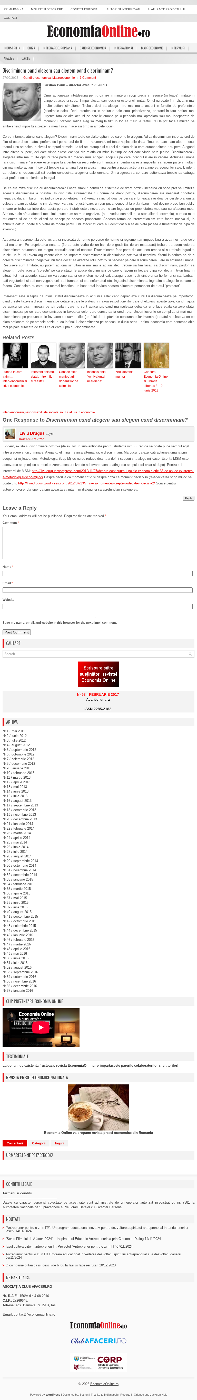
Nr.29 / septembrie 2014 (20, 861)
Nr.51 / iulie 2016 (15, 963)
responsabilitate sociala (41, 412)
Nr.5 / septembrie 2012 (19, 750)
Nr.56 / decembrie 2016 (20, 986)
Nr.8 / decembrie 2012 (19, 764)
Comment (11, 523)
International (123, 47)
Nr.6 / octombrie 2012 (18, 754)
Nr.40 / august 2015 (17, 912)
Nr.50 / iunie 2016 (15, 958)
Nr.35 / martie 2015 (17, 889)
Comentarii (15, 1143)
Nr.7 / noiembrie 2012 (18, 759)
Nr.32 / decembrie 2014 (20, 875)
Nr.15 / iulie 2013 (15, 796)
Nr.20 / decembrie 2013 (20, 819)
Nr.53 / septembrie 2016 (20, 972)
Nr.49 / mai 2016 (15, 953)
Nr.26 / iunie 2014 (15, 847)
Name (8, 567)
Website (8, 600)
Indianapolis (111, 1394)
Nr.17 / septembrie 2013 (20, 805)
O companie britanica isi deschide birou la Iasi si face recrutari (52, 1265)
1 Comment (88, 78)
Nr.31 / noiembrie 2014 (19, 870)
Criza (31, 47)
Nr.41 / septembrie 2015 (20, 916)
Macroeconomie (152, 47)
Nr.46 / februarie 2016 (18, 940)
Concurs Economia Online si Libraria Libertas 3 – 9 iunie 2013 (156, 381)
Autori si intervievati (123, 9)
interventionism (13, 412)
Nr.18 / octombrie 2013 (19, 810)
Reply (188, 498)
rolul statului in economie (77, 412)
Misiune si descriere (47, 9)
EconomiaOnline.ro (104, 1384)
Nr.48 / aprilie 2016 (16, 949)
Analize (9, 58)
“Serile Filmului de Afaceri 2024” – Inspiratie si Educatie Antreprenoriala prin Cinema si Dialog (75, 1239)
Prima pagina (13, 9)
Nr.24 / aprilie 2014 (16, 838)
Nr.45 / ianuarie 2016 (18, 935)
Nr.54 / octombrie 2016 (19, 977)
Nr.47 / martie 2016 (17, 944)
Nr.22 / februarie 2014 (18, 828)
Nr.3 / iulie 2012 (14, 740)
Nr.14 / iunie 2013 (15, 791)
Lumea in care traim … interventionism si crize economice (15, 379)
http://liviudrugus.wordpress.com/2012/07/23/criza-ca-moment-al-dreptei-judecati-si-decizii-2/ (86, 483)
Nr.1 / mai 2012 (14, 731)
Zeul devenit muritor (124, 374)
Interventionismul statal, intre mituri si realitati (43, 376)
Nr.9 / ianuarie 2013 (17, 768)
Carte (26, 58)
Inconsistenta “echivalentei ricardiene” (96, 376)
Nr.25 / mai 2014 (15, 842)
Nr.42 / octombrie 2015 (19, 921)
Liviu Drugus (32, 433)
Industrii (12, 47)
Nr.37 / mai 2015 (15, 898)
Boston (84, 1394)
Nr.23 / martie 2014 (17, 833)
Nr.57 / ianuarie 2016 (18, 991)
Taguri (59, 1143)
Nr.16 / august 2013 (17, 801)
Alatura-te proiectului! (166, 9)
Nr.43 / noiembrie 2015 (19, 926)
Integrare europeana (57, 47)
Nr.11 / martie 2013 (17, 777)
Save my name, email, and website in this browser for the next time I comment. (60, 622)
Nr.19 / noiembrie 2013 (19, 814)
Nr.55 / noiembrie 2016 (19, 981)
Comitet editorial (85, 9)
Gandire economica (93, 47)
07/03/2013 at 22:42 (31, 438)
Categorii (38, 1143)
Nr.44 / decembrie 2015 (20, 930)
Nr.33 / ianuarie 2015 (18, 879)
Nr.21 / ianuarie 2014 (18, 824)
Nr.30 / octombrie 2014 (19, 865)
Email (8, 583)
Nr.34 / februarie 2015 (18, 884)
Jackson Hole (158, 1394)
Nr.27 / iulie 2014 (15, 852)
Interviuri (178, 47)
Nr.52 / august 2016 (17, 967)
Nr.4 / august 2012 (16, 745)
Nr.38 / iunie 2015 (15, 903)
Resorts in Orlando (132, 1394)
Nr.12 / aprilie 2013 (16, 782)
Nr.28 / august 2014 (17, 856)
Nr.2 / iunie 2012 (15, 736)
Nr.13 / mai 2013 (15, 787)
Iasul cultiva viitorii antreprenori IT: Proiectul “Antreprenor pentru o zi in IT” (60, 1246)
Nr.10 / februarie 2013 (18, 773)
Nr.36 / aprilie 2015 (16, 893)
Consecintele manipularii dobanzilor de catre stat (68, 379)
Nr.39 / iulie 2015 (15, 907)
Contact (10, 17)
